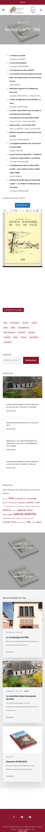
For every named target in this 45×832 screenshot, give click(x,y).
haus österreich (9, 332)
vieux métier (22, 522)
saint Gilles (31, 518)
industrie (31, 332)
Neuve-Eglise (8, 514)
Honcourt (21, 332)
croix (37, 502)
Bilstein (5, 503)
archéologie (31, 498)
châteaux (21, 502)
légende (7, 337)
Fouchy (27, 506)
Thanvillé (6, 522)
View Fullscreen (22, 205)
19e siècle (5, 499)
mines (16, 337)
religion (13, 518)
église (13, 328)
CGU (33, 829)
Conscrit (25, 323)
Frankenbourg (35, 506)
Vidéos (26, 691)
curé (4, 507)
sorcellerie (7, 342)
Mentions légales (24, 829)
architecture (14, 323)
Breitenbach (13, 503)
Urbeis (14, 522)
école (6, 328)
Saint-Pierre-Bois (21, 518)
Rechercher (7, 355)
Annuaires (22, 23)
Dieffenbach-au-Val (11, 507)
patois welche (25, 514)
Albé (5, 323)
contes (34, 323)
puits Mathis (34, 337)
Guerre (7, 510)
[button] (3, 10)
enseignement (24, 328)
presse (23, 337)
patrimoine (6, 518)
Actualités (10, 632)
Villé (29, 522)
